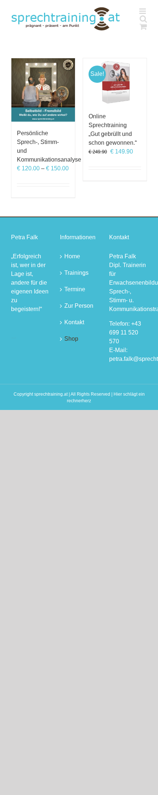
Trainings (76, 273)
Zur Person (78, 306)
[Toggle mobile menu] (143, 11)
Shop (71, 339)
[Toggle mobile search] (143, 19)
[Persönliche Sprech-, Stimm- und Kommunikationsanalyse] (43, 90)
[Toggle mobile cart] (143, 26)
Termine (74, 289)
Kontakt (74, 322)
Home (72, 256)
